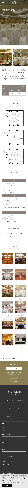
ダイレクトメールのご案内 (6, 458)
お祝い (3, 431)
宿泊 (3, 423)
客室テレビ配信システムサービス (9, 221)
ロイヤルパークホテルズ (6, 464)
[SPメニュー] (3, 2)
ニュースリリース (13, 461)
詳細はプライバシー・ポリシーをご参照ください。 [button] (12, 482)
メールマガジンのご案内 (17, 458)
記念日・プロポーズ (6, 434)
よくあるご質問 (13, 378)
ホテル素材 (13, 381)
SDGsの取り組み (4, 461)
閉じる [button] (7, 485)
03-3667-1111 (13, 372)
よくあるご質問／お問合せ (12, 456)
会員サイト (4, 449)
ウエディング (4, 438)
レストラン (4, 427)
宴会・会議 (4, 442)
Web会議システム (13, 236)
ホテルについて (5, 446)
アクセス (3, 456)
